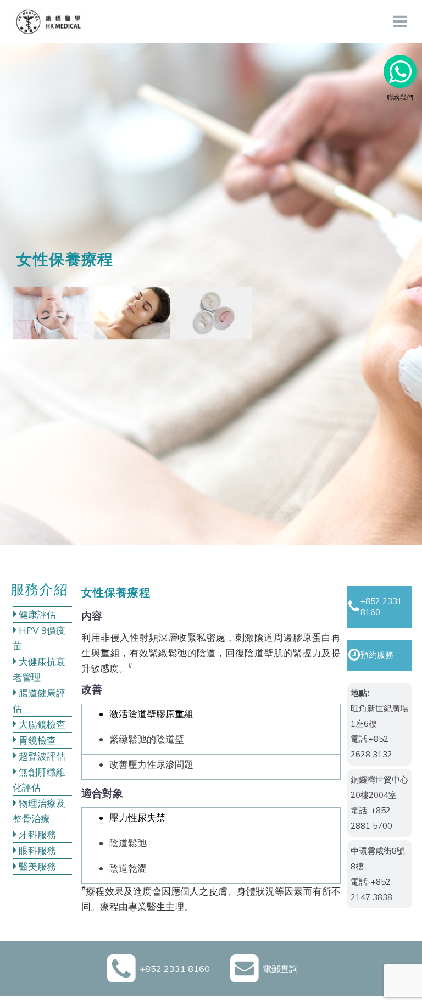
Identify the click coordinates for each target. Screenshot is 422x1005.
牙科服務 (36, 834)
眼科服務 (36, 850)
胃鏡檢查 (36, 740)
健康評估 (36, 614)
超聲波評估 (40, 756)
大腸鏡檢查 (40, 724)
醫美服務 (36, 866)
